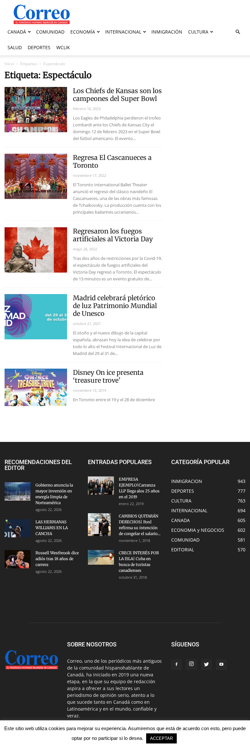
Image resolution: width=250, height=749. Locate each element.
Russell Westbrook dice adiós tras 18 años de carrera (57, 558)
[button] (237, 32)
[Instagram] (191, 664)
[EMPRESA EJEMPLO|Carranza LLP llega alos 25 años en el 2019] (101, 485)
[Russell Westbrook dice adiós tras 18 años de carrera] (18, 559)
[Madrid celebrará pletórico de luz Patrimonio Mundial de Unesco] (36, 316)
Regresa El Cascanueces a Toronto (112, 161)
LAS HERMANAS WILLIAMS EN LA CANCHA (51, 527)
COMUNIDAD (50, 32)
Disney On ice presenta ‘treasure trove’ (108, 376)
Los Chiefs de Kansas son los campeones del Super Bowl (117, 95)
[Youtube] (221, 664)
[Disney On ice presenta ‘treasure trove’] (36, 387)
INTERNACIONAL (123, 32)
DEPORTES (39, 47)
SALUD (14, 47)
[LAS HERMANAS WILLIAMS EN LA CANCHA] (18, 528)
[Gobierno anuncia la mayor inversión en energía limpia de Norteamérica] (18, 491)
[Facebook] (176, 664)
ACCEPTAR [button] (161, 738)
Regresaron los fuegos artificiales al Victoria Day (113, 235)
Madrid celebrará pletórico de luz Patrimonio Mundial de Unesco (115, 306)
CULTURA (198, 32)
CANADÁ (16, 32)
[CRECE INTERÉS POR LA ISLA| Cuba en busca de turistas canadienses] (101, 557)
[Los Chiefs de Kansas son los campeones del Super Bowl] (36, 109)
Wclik (63, 47)
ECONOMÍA (82, 32)
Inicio (9, 63)
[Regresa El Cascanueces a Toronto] (36, 176)
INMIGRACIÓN (166, 32)
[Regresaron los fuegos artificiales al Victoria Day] (36, 250)
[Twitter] (206, 664)
